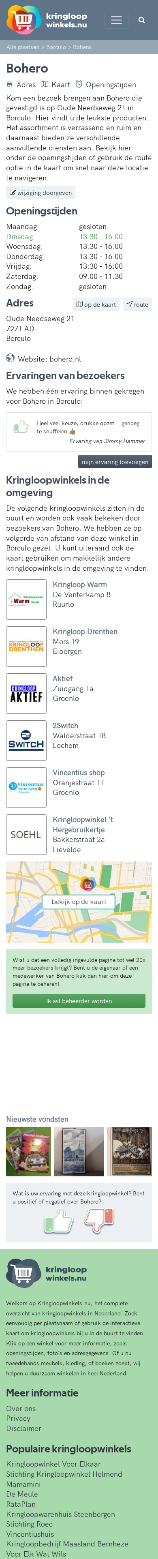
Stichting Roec (29, 1523)
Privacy (18, 1418)
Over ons (21, 1408)
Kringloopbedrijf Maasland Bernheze (67, 1543)
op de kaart (99, 304)
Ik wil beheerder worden (79, 1000)
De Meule (22, 1493)
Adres (26, 84)
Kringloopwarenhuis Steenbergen (60, 1514)
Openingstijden (111, 84)
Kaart (60, 84)
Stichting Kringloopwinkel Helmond (64, 1474)
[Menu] (116, 20)
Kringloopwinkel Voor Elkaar (53, 1463)
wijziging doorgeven (44, 192)
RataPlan (21, 1504)
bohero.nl (65, 358)
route (140, 304)
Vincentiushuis (30, 1534)
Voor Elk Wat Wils (36, 1553)
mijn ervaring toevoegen (115, 461)
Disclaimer (23, 1428)
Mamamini (23, 1484)
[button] (17, 1151)
